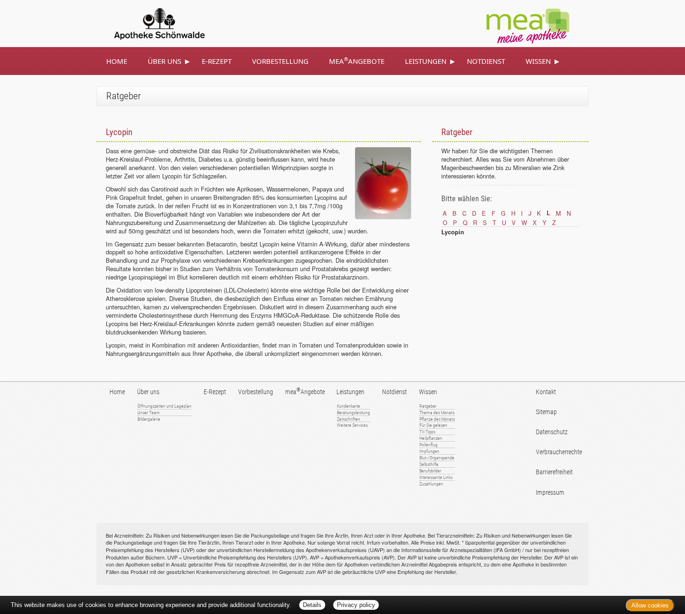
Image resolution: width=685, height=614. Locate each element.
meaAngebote (356, 60)
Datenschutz (552, 432)
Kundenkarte (348, 406)
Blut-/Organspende (436, 457)
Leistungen (425, 61)
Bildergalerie (148, 419)
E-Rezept (217, 61)
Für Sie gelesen (433, 425)
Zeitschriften (348, 419)
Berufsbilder (430, 470)
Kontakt (546, 392)
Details (312, 604)
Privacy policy (356, 604)
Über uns (164, 61)
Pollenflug (428, 444)
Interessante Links (435, 477)
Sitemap (546, 412)
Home (116, 61)
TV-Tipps (427, 431)
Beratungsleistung (353, 412)
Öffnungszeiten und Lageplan (164, 406)
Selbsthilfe (428, 464)
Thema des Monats (436, 412)
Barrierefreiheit (554, 472)
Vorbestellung (280, 61)
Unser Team (148, 412)
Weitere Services (352, 425)
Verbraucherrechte (559, 452)
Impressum (550, 493)
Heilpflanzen (430, 438)
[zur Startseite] (148, 22)
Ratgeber (428, 406)
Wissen (538, 61)
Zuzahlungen (431, 483)
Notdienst (486, 61)
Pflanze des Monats (437, 419)
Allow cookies (650, 605)
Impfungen (429, 451)
